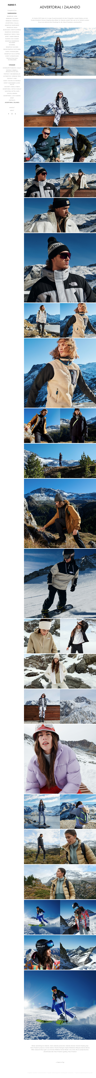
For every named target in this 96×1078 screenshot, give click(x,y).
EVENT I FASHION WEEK (12, 51)
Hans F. (12, 4)
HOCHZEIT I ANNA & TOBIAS (12, 86)
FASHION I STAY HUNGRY (12, 39)
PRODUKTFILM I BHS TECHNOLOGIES (12, 59)
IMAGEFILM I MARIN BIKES (12, 25)
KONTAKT (12, 107)
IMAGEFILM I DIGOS (12, 27)
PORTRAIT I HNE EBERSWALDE (12, 74)
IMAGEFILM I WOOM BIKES (12, 32)
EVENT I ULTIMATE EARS (12, 56)
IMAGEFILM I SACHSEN (12, 47)
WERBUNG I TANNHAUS (12, 21)
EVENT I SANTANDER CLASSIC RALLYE (12, 83)
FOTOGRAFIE (12, 65)
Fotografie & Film (12, 10)
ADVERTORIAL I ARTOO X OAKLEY (12, 89)
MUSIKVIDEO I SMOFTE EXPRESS (12, 30)
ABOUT (12, 110)
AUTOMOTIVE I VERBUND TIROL (12, 76)
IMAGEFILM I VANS (12, 16)
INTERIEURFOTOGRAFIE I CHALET (12, 68)
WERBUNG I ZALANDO (12, 18)
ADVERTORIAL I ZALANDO (12, 102)
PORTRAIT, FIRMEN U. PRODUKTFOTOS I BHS (12, 70)
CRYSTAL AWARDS (12, 93)
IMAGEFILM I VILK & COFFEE (12, 54)
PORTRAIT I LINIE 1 (12, 78)
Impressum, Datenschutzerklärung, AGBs (84, 1072)
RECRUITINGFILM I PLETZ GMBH (12, 49)
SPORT (12, 98)
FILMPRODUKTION (12, 13)
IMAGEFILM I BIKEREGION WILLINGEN (12, 41)
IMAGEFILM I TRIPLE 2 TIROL (12, 34)
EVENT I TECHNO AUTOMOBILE (12, 80)
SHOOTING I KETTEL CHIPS (12, 91)
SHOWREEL (12, 45)
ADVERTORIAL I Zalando (12, 23)
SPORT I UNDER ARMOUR (12, 36)
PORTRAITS (12, 100)
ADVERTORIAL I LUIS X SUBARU (12, 95)
